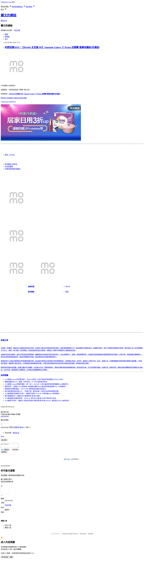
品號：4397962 (10, 155)
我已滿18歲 (5, 557)
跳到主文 (4, 20)
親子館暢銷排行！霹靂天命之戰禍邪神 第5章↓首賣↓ (22, 396)
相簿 (6, 34)
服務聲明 (90, 534)
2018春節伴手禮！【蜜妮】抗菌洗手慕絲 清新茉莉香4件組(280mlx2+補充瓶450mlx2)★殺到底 (37, 400)
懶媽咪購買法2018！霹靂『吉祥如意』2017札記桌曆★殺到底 (26, 382)
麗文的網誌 (8, 15)
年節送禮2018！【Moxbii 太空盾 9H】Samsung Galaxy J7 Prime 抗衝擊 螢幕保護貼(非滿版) (52, 47)
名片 (6, 39)
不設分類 (17, 30)
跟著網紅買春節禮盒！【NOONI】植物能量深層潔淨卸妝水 (25, 389)
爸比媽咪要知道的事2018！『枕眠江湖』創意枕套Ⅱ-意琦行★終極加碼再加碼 (31, 391)
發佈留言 (4, 452)
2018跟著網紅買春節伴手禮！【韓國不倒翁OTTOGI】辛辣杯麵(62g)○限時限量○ (32, 393)
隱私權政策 (83, 534)
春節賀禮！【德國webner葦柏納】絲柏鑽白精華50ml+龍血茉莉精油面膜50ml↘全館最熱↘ (36, 386)
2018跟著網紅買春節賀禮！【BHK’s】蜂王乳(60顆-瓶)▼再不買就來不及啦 (30, 398)
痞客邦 (16, 427)
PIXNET (57, 534)
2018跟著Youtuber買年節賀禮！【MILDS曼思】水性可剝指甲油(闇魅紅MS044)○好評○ (34, 379)
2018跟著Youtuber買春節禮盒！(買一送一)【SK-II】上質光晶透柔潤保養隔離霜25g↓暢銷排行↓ (37, 384)
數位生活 (16, 433)
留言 (21, 427)
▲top (2, 436)
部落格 (7, 36)
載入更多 (4, 440)
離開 (11, 557)
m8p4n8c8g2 (5, 416)
